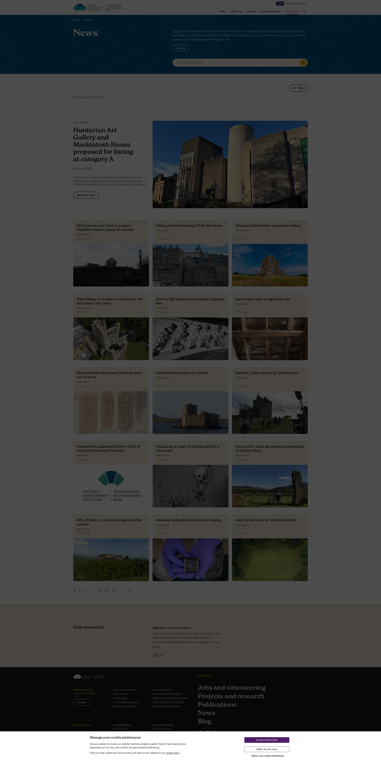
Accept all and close (266, 739)
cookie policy (173, 752)
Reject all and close (267, 749)
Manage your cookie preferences (115, 737)
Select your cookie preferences (267, 755)
